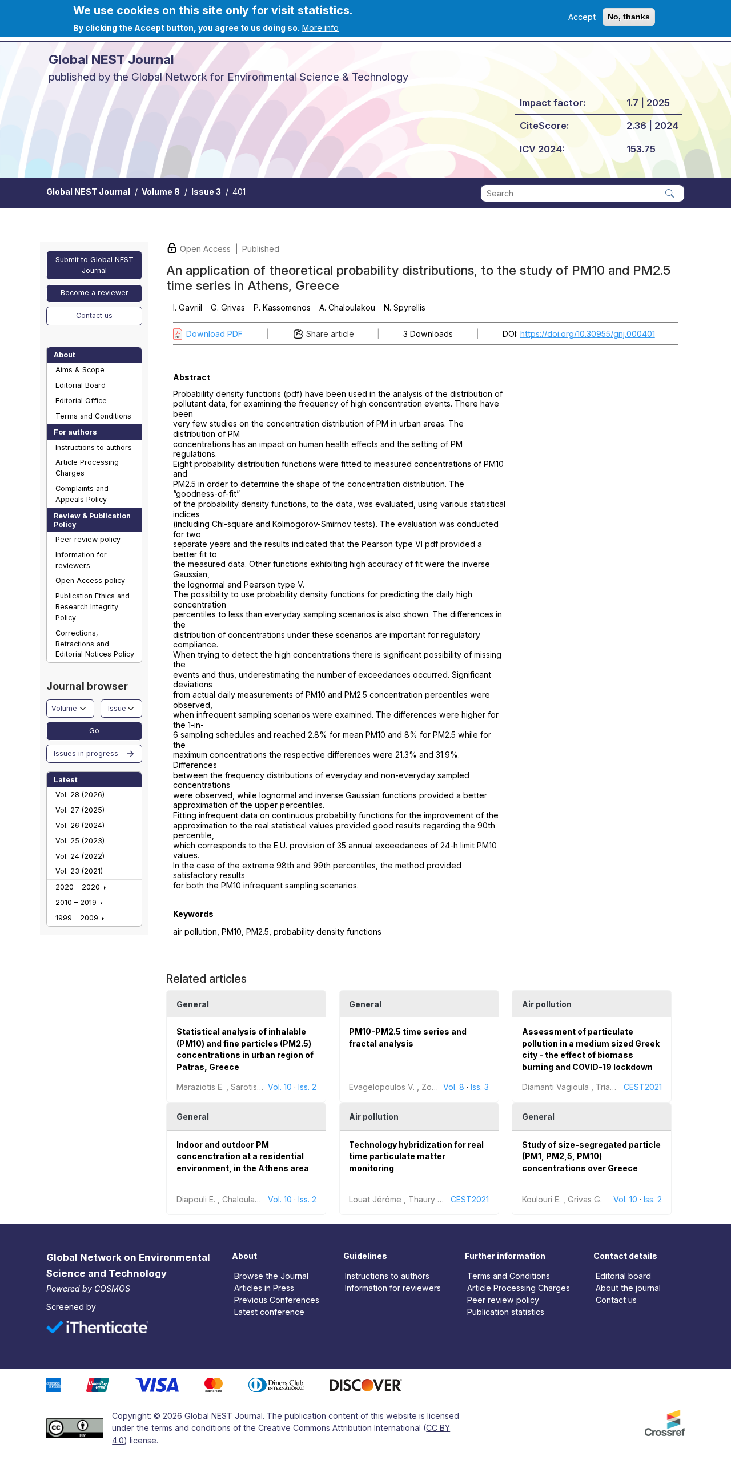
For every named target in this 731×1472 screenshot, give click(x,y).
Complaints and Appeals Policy (82, 494)
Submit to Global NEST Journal (94, 265)
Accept (582, 17)
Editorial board (623, 1276)
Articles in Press (264, 1288)
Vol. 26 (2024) (80, 825)
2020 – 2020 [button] (78, 887)
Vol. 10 (280, 1087)
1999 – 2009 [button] (78, 918)
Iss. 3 (480, 1087)
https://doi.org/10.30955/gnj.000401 (587, 334)
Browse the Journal (271, 1276)
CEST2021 (643, 1087)
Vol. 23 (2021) (79, 871)
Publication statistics (505, 1312)
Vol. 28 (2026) (80, 794)
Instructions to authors (93, 447)
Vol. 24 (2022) (80, 856)
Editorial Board (80, 385)
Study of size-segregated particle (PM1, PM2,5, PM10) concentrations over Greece (591, 1156)
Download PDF (214, 334)
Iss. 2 (307, 1087)
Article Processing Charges (87, 467)
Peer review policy (88, 539)
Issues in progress (86, 753)
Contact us (94, 315)
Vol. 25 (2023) (80, 840)
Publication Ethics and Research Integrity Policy (92, 607)
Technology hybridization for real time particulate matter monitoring (416, 1156)
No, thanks (629, 16)
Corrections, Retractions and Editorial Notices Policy (94, 644)
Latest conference (269, 1312)
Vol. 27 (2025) (80, 810)
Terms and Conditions (93, 416)
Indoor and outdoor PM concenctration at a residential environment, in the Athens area (242, 1156)
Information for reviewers (81, 560)
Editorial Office (81, 400)
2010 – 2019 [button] (77, 902)
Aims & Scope (80, 369)
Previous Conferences (276, 1300)
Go (94, 730)
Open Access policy (90, 580)
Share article (330, 334)
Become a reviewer (94, 292)
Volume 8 (161, 191)
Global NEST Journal (88, 191)
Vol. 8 (453, 1087)
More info (320, 28)
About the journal (628, 1288)
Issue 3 (206, 191)
